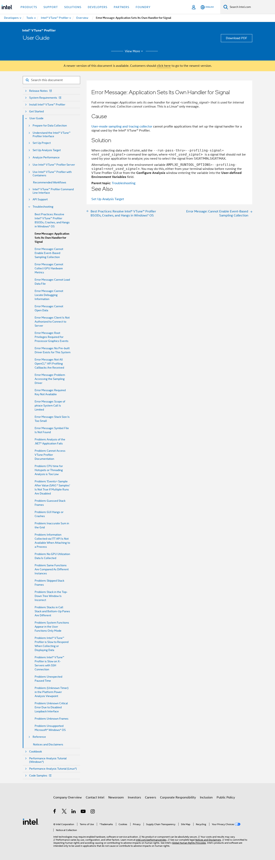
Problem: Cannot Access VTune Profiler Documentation (50, 455)
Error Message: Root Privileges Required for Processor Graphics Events (51, 337)
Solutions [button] (72, 7)
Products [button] (29, 7)
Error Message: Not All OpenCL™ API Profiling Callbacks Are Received (49, 363)
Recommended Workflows (49, 182)
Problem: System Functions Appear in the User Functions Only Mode (52, 626)
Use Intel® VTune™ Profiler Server (54, 164)
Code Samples (38, 775)
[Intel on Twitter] (64, 812)
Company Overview (67, 797)
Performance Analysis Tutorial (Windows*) (48, 760)
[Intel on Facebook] (55, 812)
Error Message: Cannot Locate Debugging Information (49, 295)
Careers (150, 797)
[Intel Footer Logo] (31, 821)
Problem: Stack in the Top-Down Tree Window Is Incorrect (51, 596)
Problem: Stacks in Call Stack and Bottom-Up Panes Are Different (52, 611)
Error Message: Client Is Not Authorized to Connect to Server (52, 321)
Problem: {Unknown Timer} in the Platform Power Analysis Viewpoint (51, 692)
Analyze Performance (46, 157)
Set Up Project (42, 143)
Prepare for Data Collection (50, 125)
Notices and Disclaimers (48, 744)
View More (132, 51)
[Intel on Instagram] (93, 812)
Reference (39, 737)
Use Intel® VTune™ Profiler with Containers (52, 173)
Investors (134, 797)
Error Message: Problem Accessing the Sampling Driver (50, 379)
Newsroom (116, 797)
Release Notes (38, 91)
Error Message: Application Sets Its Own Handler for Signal (52, 238)
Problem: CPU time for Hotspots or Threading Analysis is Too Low (49, 470)
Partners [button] (121, 7)
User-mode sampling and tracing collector (121, 126)
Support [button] (50, 7)
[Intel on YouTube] (83, 812)
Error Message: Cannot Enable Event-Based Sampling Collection (49, 253)
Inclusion (206, 797)
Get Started (36, 111)
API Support (40, 199)
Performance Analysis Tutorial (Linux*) (53, 768)
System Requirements (43, 97)
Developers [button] (97, 7)
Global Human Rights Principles (189, 842)
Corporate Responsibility (178, 797)
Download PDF (236, 38)
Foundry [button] (143, 7)
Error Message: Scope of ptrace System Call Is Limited (50, 405)
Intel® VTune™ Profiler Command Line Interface (53, 191)
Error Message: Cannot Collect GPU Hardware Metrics (49, 268)
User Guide (36, 118)
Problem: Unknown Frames (51, 718)
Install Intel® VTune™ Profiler (47, 104)
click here (164, 66)
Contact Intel (95, 797)
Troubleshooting (43, 206)
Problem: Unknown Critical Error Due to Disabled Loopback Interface (51, 707)
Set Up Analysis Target (47, 150)
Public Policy (226, 797)
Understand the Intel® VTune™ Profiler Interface (51, 134)
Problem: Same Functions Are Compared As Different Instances (52, 569)
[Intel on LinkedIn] (74, 812)
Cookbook (35, 751)
